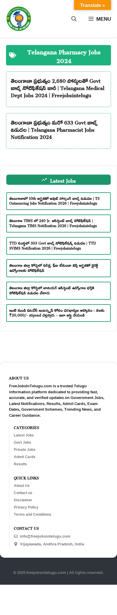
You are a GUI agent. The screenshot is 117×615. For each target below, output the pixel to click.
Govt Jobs (22, 442)
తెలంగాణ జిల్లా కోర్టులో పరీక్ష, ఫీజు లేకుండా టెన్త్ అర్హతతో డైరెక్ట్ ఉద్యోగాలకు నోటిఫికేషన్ (53, 267)
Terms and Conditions (32, 514)
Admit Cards (24, 457)
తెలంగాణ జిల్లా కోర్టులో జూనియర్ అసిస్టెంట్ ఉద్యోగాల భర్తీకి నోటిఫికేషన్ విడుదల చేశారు (51, 289)
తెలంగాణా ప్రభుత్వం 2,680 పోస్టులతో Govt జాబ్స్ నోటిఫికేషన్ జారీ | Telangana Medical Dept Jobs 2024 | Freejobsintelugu (57, 87)
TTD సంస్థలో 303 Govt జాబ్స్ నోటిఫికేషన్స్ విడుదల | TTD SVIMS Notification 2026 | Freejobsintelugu (52, 245)
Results (20, 464)
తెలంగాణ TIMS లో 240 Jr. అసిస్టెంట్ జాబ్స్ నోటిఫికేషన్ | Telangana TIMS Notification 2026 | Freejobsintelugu (53, 222)
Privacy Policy (26, 507)
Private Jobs (24, 449)
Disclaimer (23, 500)
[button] (73, 19)
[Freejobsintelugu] (18, 19)
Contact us (23, 493)
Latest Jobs (24, 435)
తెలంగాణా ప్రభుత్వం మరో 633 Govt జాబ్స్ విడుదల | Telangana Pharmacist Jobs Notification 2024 (54, 129)
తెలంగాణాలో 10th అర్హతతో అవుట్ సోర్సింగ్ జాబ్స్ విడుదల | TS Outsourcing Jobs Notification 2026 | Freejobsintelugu (54, 200)
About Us (22, 485)
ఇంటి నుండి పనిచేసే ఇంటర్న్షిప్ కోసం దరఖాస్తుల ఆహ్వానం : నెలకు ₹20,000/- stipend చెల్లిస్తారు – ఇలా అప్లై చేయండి (56, 312)
